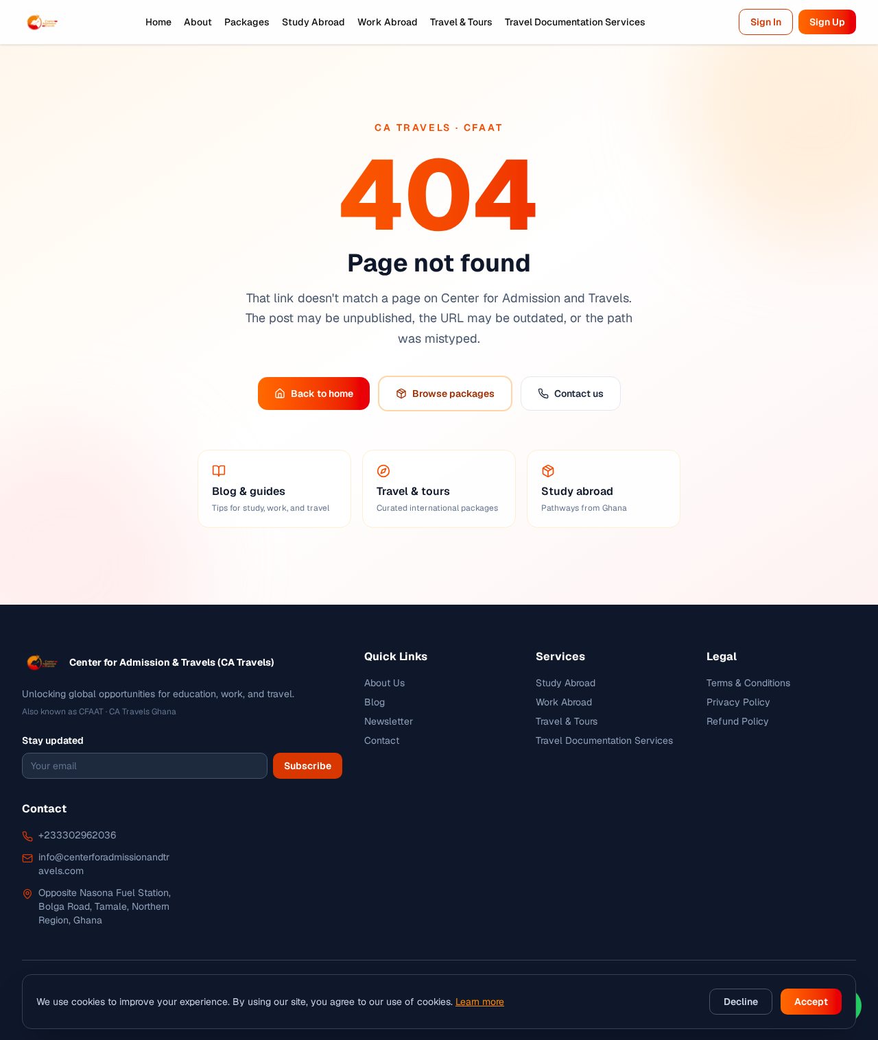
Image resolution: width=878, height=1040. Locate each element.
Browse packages (453, 393)
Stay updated (53, 740)
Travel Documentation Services (575, 22)
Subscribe (307, 766)
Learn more (479, 1001)
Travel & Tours (461, 22)
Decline (741, 1001)
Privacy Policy (738, 702)
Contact (381, 740)
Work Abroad (387, 22)
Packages (247, 22)
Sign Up (827, 22)
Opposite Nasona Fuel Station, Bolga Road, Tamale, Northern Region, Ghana (104, 906)
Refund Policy (738, 721)
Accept (811, 1001)
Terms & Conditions (748, 683)
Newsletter (388, 721)
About (198, 22)
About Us (384, 683)
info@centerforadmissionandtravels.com (103, 864)
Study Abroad (313, 22)
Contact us (579, 393)
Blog (374, 702)
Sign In (765, 22)
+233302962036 (77, 835)
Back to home (322, 393)
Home (158, 22)
